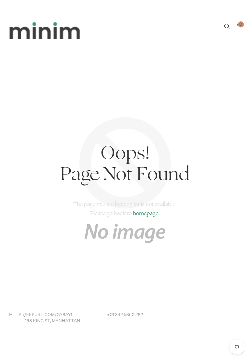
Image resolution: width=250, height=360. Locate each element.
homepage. (146, 213)
